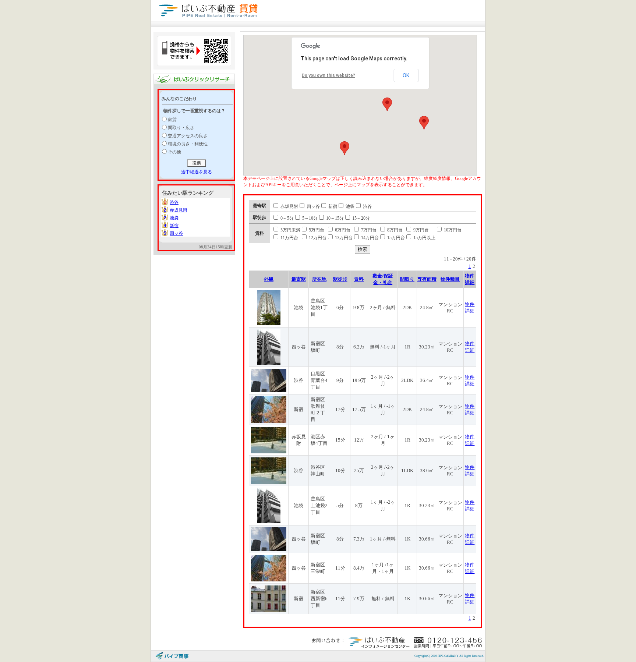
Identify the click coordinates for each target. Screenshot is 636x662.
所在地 (319, 279)
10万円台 (452, 230)
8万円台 (394, 230)
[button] (387, 104)
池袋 (174, 217)
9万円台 (420, 230)
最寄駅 (299, 279)
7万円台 (368, 230)
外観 (268, 279)
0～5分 (286, 218)
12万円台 (317, 237)
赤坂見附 (178, 210)
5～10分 (309, 218)
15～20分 (360, 218)
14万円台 (369, 237)
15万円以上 (423, 237)
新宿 (174, 225)
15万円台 (395, 237)
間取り (407, 279)
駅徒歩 (340, 279)
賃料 (359, 279)
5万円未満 (289, 230)
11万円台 (288, 237)
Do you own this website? (328, 75)
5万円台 (316, 230)
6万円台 (342, 230)
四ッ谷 (176, 233)
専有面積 (427, 279)
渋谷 (174, 202)
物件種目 (450, 279)
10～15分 (334, 218)
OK (406, 75)
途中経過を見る (196, 171)
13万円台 (343, 237)
